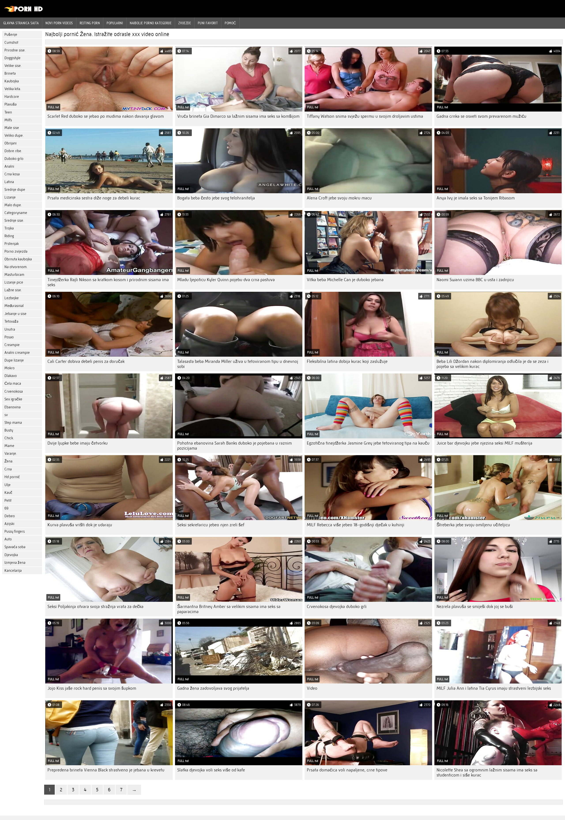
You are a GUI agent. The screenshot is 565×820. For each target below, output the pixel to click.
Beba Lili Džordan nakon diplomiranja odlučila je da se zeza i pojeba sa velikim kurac (492, 364)
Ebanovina (12, 407)
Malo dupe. (13, 205)
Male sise (11, 128)
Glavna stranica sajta (21, 23)
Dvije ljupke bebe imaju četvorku (77, 443)
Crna (8, 469)
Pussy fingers (14, 531)
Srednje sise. (14, 220)
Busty (8, 430)
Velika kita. (12, 89)
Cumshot (11, 42)
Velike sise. (13, 66)
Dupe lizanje (14, 360)
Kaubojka (11, 81)
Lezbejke (11, 298)
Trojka (9, 228)
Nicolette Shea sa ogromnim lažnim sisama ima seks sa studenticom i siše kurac (487, 772)
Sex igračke (13, 399)
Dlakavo (10, 376)
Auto (8, 539)
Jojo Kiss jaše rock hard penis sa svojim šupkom (91, 688)
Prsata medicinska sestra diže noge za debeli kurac (93, 198)
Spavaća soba (14, 547)
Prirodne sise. (15, 50)
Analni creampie (17, 352)
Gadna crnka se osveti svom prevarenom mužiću (481, 116)
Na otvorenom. (16, 267)
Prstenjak (11, 244)
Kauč (8, 492)
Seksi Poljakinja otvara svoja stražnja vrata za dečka (95, 606)
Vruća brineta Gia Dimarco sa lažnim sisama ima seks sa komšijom (238, 116)
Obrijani (10, 143)
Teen (8, 112)
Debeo (9, 516)
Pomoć (230, 23)
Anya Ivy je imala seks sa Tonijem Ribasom (476, 198)
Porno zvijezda (15, 251)
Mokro (9, 368)
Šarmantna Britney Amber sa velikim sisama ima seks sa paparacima (229, 609)
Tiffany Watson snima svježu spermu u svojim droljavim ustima (365, 116)
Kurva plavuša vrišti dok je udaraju (79, 524)
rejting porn (90, 23)
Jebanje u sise (15, 314)
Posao (9, 337)
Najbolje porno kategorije (150, 23)
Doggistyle (12, 58)
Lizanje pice (13, 282)
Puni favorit (208, 23)
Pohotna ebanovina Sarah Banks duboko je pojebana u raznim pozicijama (234, 446)
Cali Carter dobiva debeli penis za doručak (85, 361)
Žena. (8, 461)
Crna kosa (12, 174)
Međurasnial (14, 306)
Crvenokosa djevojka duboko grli (337, 606)
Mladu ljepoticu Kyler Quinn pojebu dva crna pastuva (226, 279)
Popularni (115, 23)
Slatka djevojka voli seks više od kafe (211, 770)
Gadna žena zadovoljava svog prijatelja (213, 688)
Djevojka (11, 555)
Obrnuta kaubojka (18, 259)
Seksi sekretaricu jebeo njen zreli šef (210, 524)
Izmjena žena (14, 563)
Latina (9, 182)
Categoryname (15, 213)
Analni (9, 166)
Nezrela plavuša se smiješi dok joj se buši (475, 606)
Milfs (8, 120)
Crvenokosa (13, 391)
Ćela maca (12, 383)
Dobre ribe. (13, 151)
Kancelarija (13, 570)
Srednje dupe (14, 189)
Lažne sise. (13, 290)
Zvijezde (184, 23)
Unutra (9, 329)
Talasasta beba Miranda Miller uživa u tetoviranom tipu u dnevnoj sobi (237, 364)
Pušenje (10, 34)
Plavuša (10, 104)
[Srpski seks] (23, 11)
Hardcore (11, 97)
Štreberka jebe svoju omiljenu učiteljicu (473, 524)
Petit (7, 500)
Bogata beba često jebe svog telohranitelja (216, 198)
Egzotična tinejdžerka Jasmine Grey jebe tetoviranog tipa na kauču (368, 443)
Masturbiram (14, 275)
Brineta (10, 73)
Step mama (13, 422)
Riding (9, 236)
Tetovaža (11, 321)
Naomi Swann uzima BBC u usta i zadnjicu (475, 279)
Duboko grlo (13, 159)
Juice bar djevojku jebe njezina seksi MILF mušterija (484, 443)
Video (312, 688)
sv (6, 415)
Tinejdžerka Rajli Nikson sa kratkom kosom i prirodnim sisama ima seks (108, 282)
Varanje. (10, 453)
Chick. (9, 438)
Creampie (12, 345)
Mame (9, 446)
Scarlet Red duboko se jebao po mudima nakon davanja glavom (105, 116)
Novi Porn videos (59, 23)
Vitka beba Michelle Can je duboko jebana (345, 279)
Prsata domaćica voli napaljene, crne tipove (347, 770)
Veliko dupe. (14, 135)
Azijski (9, 524)
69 (6, 508)
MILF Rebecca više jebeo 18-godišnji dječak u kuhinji (355, 524)
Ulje (7, 485)
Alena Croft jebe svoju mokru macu (339, 198)
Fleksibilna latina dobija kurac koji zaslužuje (347, 361)
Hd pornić (12, 477)
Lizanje (10, 197)
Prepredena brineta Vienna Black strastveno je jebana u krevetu (105, 770)
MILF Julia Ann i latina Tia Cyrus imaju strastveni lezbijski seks (494, 688)
